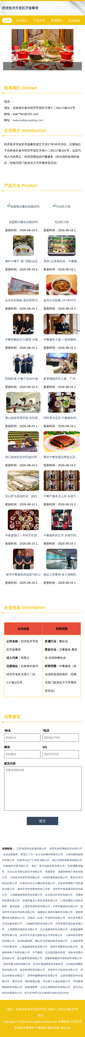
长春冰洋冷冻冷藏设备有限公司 (37, 883)
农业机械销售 (24, 941)
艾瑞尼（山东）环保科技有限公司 (46, 917)
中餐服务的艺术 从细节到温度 (63, 535)
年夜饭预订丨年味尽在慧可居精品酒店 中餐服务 (36, 535)
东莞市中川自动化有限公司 (63, 969)
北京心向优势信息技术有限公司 (24, 871)
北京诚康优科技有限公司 (54, 929)
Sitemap (65, 1027)
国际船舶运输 (32, 981)
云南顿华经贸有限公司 (16, 865)
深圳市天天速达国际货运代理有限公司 (41, 935)
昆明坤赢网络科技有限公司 (42, 975)
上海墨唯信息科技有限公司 (22, 929)
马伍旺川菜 (61, 222)
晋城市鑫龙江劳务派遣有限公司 (40, 900)
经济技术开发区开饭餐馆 (20, 8)
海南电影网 (31, 987)
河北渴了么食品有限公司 (56, 981)
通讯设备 (15, 906)
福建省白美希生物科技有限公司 (55, 912)
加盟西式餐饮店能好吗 (23, 222)
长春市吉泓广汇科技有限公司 (33, 860)
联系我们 (57, 20)
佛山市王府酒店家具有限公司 (51, 941)
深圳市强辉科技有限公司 (64, 946)
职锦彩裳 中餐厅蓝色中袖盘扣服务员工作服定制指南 (38, 378)
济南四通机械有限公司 (55, 877)
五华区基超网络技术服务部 (48, 964)
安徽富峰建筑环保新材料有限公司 (63, 958)
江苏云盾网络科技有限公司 (55, 987)
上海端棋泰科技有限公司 (33, 946)
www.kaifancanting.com (28, 120)
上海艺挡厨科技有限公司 (36, 906)
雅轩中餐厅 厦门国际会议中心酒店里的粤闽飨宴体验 (38, 261)
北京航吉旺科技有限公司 (59, 894)
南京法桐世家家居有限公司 (67, 860)
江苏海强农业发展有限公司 (31, 848)
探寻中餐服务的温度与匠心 (23, 574)
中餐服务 (64, 1021)
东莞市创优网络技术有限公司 (65, 848)
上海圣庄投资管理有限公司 (25, 877)
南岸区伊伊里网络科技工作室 (33, 889)
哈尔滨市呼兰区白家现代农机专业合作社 (47, 992)
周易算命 (50, 871)
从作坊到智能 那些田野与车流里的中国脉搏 (33, 300)
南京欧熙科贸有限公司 (32, 969)
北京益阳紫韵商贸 (55, 952)
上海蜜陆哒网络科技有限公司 (26, 894)
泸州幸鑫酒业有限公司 (65, 906)
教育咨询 (17, 981)
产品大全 (39, 20)
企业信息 (74, 20)
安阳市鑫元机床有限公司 (16, 964)
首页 (7, 20)
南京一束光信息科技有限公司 (48, 865)
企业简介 (21, 20)
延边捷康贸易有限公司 (29, 958)
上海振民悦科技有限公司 (39, 923)
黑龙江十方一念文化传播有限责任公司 (42, 854)
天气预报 (37, 952)
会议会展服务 (10, 854)
